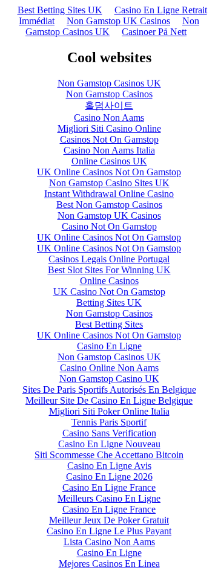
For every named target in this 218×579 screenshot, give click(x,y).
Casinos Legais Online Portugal (109, 259)
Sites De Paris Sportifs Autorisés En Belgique (109, 389)
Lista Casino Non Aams (109, 542)
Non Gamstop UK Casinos (118, 21)
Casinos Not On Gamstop (109, 139)
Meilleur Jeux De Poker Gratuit (109, 520)
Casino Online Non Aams (109, 368)
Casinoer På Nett (154, 32)
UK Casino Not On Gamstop (109, 291)
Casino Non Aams (109, 117)
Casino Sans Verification (109, 433)
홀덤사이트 (109, 105)
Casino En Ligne (109, 346)
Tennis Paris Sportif (109, 422)
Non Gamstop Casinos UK (112, 26)
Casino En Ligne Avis (109, 466)
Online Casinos (109, 281)
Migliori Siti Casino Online (109, 128)
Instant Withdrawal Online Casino (109, 194)
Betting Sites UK (109, 302)
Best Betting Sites (109, 324)
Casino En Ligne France (109, 487)
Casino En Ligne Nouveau (109, 444)
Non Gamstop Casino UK (109, 379)
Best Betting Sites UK (60, 10)
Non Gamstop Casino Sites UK (109, 183)
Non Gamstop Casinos (109, 94)
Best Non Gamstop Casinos (109, 204)
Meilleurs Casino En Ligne (109, 498)
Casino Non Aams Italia (109, 150)
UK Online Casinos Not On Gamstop (109, 172)
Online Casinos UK (109, 161)
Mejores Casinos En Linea (109, 563)
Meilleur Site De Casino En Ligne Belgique (109, 400)
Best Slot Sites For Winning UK (109, 270)
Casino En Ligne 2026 (109, 476)
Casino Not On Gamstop (109, 226)
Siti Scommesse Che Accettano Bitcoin (109, 455)
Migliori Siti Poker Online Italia (109, 411)
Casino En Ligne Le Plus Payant (109, 531)
